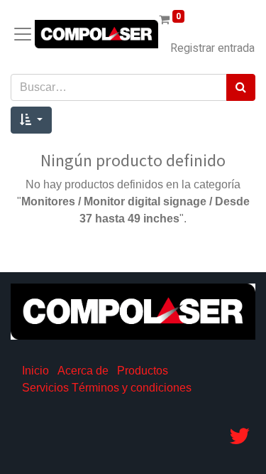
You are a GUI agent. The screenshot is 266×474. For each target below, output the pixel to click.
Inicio (35, 371)
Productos (142, 371)
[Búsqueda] (240, 87)
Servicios (45, 388)
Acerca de (83, 371)
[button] (31, 120)
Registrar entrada (212, 48)
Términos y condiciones (132, 388)
